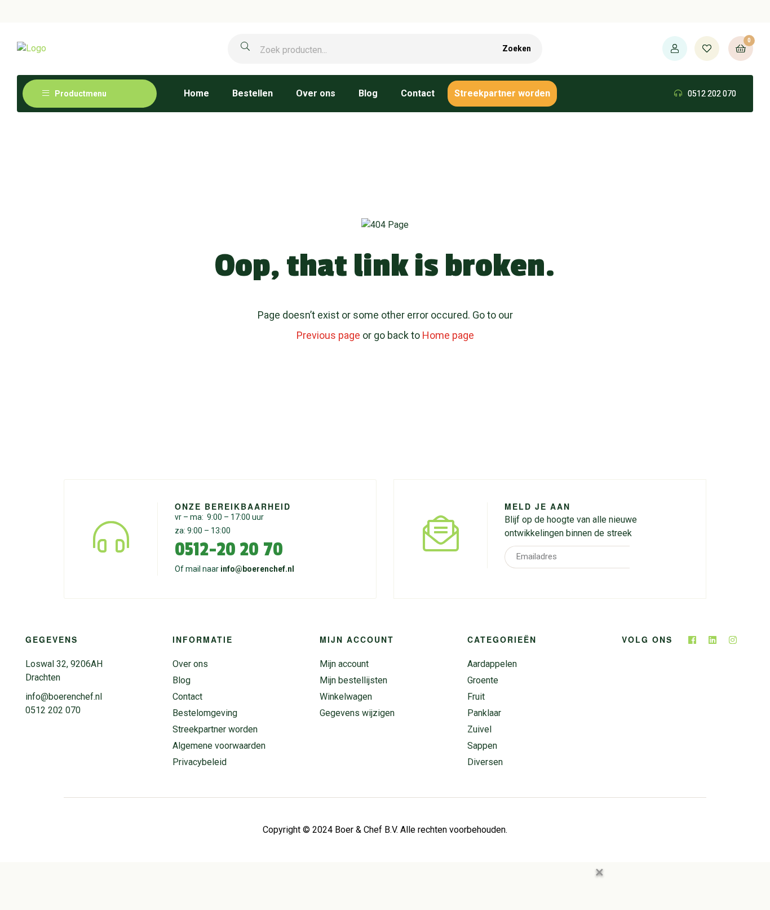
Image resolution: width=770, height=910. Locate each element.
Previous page (328, 335)
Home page (448, 335)
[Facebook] (692, 639)
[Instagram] (732, 639)
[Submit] (645, 557)
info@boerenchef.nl (257, 568)
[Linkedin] (712, 639)
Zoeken (516, 48)
